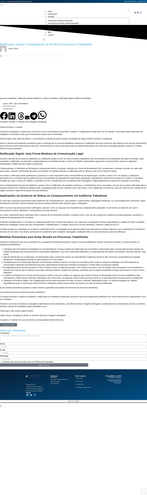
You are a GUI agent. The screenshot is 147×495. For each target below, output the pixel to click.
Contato (51, 35)
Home (50, 11)
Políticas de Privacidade (43, 362)
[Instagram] (141, 12)
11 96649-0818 (79, 384)
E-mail (2, 350)
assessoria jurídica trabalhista (32, 292)
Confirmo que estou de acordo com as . (28, 362)
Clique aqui (4, 311)
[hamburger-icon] (128, 10)
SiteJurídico (117, 383)
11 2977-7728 (79, 381)
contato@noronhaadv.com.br (83, 387)
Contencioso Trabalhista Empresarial (60, 20)
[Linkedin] (135, 12)
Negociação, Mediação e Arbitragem (60, 28)
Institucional (52, 14)
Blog (49, 32)
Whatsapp (4, 356)
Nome (2, 344)
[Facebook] (138, 12)
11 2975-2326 (79, 378)
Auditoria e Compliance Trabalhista (59, 26)
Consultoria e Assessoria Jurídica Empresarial (63, 23)
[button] (4, 117)
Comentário (4, 333)
